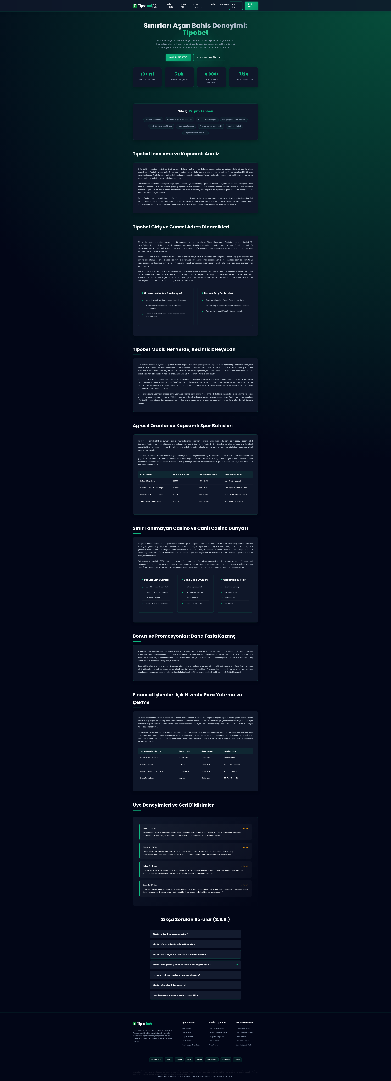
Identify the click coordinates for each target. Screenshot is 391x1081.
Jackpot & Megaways (216, 1037)
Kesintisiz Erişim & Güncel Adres (179, 120)
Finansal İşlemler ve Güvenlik (211, 126)
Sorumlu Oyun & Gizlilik (244, 1045)
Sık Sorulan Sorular (242, 1041)
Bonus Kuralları (241, 1037)
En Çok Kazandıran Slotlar (218, 1033)
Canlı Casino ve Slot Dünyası (161, 126)
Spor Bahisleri (186, 1029)
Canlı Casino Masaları (216, 1029)
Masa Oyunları (214, 1045)
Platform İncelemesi (153, 120)
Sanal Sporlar (186, 1041)
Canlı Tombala (214, 1041)
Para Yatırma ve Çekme (244, 1033)
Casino (213, 4)
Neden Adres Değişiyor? (209, 57)
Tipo (145, 5)
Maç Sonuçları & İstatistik (190, 1045)
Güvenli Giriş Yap (178, 57)
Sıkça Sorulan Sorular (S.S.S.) (195, 133)
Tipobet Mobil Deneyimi (207, 120)
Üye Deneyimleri (234, 126)
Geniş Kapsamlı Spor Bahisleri (233, 120)
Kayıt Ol (235, 5)
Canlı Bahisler (186, 1033)
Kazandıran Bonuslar (186, 126)
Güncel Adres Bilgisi (243, 1029)
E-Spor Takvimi (187, 1037)
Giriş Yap (250, 5)
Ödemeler (224, 4)
